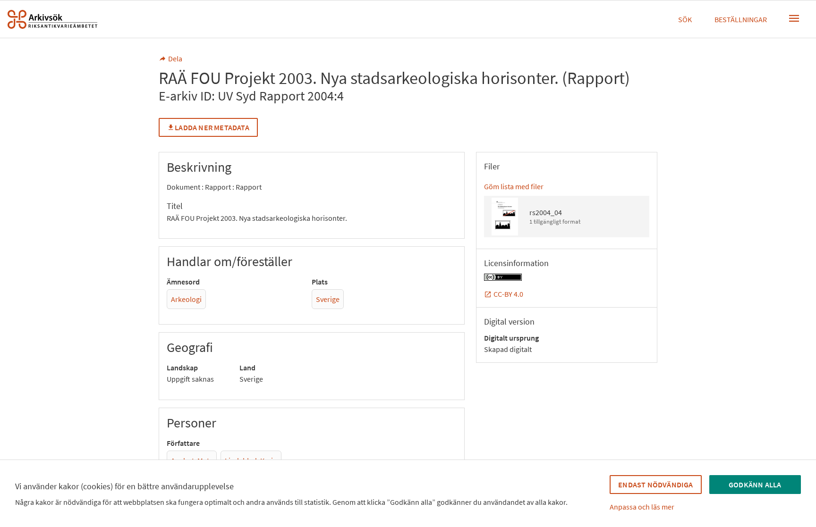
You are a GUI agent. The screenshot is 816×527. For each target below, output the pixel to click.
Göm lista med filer (514, 186)
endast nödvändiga (655, 484)
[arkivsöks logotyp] (52, 19)
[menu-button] (794, 18)
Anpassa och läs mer (642, 506)
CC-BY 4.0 (508, 294)
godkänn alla (755, 484)
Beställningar (740, 19)
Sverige (328, 299)
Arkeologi (186, 299)
